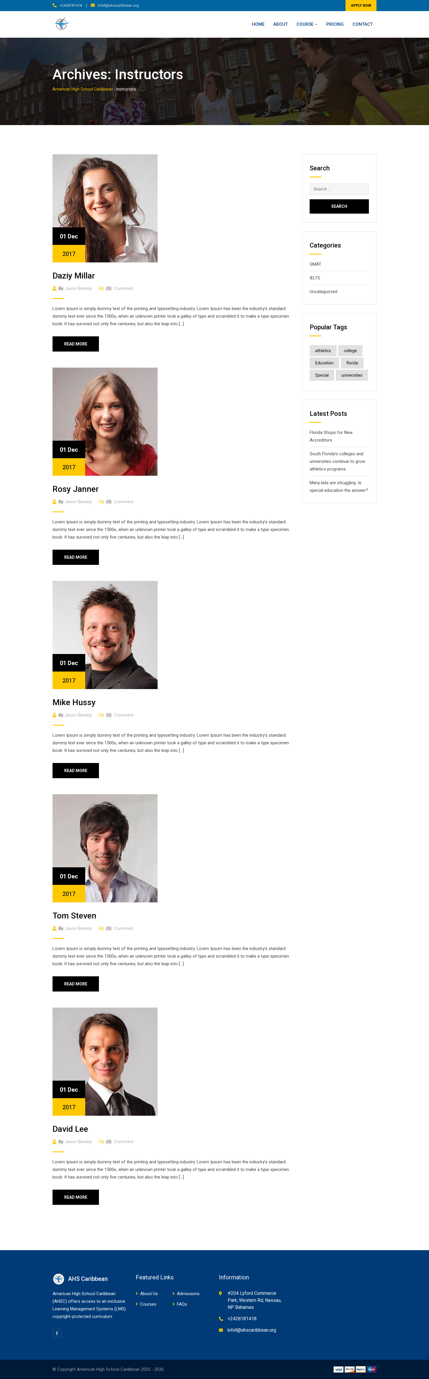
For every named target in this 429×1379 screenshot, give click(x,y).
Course (305, 24)
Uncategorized (323, 291)
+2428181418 (71, 5)
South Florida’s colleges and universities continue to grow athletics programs (337, 461)
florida (352, 363)
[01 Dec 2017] (105, 208)
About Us (149, 1293)
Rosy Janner (76, 489)
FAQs (182, 1304)
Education (324, 363)
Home (258, 24)
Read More (75, 344)
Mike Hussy (74, 702)
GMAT (315, 264)
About (280, 24)
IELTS (315, 278)
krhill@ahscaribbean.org (118, 5)
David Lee (70, 1129)
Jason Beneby (78, 288)
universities (351, 375)
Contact (363, 24)
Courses (148, 1304)
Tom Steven (74, 916)
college (350, 350)
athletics (323, 350)
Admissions (188, 1293)
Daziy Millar (74, 276)
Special (322, 375)
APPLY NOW (361, 6)
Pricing (335, 24)
